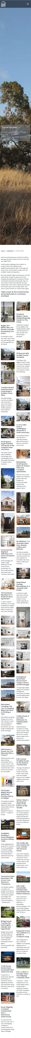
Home (3, 251)
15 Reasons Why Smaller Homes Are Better (22, 355)
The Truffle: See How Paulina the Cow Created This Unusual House (22, 847)
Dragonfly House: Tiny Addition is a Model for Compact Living (23, 934)
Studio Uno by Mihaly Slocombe (7, 485)
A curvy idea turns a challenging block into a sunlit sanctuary (22, 428)
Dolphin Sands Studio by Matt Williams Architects (22, 520)
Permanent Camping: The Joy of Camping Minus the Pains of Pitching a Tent (7, 709)
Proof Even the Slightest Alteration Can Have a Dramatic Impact (7, 554)
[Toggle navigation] (28, 4)
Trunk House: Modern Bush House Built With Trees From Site (7, 969)
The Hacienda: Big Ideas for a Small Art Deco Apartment (7, 596)
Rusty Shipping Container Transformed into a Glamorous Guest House (7, 1012)
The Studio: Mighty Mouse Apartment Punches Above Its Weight (7, 794)
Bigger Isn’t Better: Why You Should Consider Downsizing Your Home (7, 329)
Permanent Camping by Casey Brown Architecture (6, 683)
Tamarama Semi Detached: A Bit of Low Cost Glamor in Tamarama (7, 880)
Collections (10, 251)
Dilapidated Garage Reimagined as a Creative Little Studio (23, 586)
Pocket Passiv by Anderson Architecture (7, 422)
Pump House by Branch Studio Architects (7, 673)
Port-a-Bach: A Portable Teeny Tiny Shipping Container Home (22, 975)
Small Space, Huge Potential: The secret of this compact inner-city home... (7, 445)
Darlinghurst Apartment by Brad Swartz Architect (22, 622)
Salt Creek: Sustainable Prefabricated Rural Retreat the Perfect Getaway (23, 890)
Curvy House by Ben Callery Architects (22, 392)
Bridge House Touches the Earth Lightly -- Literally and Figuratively (7, 925)
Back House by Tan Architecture (23, 509)
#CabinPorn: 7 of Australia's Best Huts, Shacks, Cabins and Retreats (23, 545)
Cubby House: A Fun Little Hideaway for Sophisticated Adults (22, 720)
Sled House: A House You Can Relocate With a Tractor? (7, 752)
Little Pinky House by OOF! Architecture (7, 507)
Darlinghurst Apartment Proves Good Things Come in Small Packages (22, 681)
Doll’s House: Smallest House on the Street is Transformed (22, 762)
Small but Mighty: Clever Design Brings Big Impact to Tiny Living (23, 318)
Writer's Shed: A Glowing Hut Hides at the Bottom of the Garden (22, 804)
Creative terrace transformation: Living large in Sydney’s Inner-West (7, 391)
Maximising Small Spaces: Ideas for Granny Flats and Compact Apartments (23, 467)
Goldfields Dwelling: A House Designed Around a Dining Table (7, 837)
